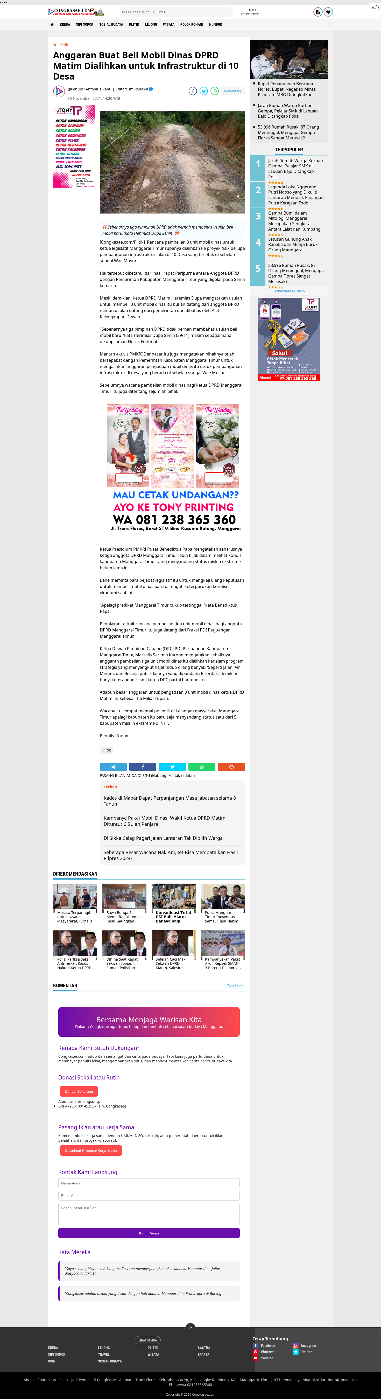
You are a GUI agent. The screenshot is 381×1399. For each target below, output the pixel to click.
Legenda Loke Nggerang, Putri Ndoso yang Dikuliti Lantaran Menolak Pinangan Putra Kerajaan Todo (296, 195)
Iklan (63, 1379)
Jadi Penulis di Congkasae (93, 1379)
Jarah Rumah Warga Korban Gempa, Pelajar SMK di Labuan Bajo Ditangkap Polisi (288, 111)
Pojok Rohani (191, 24)
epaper (203, 1354)
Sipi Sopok (84, 24)
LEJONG (151, 24)
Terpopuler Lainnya (289, 291)
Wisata (168, 24)
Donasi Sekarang (79, 1091)
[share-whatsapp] (214, 91)
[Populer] (328, 12)
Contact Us (46, 1379)
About (29, 1379)
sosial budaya (111, 24)
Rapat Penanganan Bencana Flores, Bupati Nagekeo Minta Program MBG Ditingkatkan (287, 89)
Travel (104, 1354)
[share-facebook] (193, 91)
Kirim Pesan (149, 1233)
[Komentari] (231, 767)
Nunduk (215, 24)
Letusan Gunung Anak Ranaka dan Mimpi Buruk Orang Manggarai (293, 245)
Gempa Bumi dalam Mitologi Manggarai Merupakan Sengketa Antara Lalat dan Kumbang (294, 221)
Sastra (204, 1348)
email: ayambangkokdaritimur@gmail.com (321, 1379)
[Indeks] (318, 12)
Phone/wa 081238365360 (190, 1384)
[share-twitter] (204, 91)
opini (52, 1361)
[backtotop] (190, 1328)
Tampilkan (234, 985)
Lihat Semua (147, 1340)
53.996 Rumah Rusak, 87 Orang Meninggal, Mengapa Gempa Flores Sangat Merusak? (288, 132)
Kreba (65, 24)
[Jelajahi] (375, 7)
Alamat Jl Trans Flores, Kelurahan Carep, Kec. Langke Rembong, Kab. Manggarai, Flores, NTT (199, 1379)
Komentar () (233, 91)
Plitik (134, 24)
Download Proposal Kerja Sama (91, 1150)
